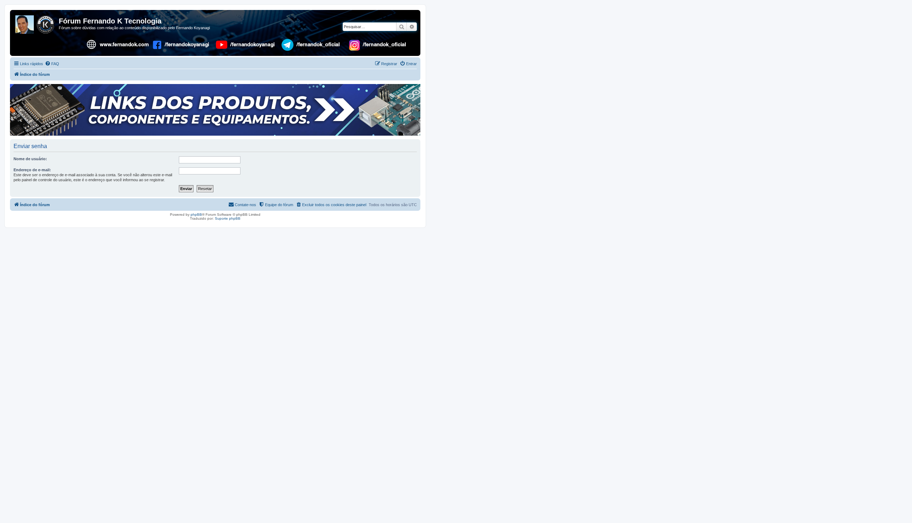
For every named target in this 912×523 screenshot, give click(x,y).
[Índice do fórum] (35, 23)
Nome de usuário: (30, 159)
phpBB (196, 214)
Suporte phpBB (227, 218)
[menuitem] (52, 63)
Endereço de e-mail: (32, 170)
